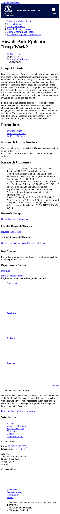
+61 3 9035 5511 (22, 449)
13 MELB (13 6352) (17, 446)
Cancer (18, 232)
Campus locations (15, 436)
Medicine (5, 271)
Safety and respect (15, 428)
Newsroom (12, 431)
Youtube (55, 385)
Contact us (12, 283)
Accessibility (13, 495)
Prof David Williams (16, 133)
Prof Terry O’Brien (16, 136)
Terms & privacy (14, 492)
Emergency (12, 489)
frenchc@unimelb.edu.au (18, 59)
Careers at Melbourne (17, 426)
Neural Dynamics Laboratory (14, 219)
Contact (10, 434)
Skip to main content (10, 2)
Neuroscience (7, 232)
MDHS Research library (12, 275)
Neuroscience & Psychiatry (13, 243)
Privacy (10, 497)
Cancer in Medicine (36, 243)
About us (11, 423)
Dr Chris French (14, 54)
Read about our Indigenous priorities (18, 411)
